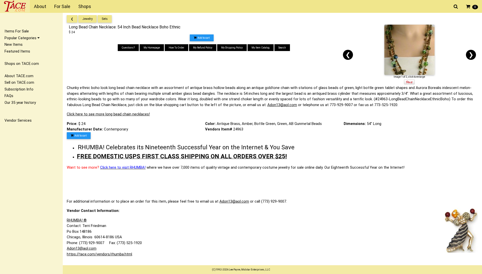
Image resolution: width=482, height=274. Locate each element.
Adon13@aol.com (282, 105)
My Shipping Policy (232, 47)
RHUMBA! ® (77, 220)
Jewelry (87, 19)
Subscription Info (19, 89)
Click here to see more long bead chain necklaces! (108, 114)
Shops (84, 6)
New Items (14, 44)
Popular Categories (21, 38)
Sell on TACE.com (19, 82)
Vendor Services (18, 120)
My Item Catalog (261, 47)
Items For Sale (17, 31)
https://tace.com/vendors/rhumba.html (99, 254)
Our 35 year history (20, 102)
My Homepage (152, 47)
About (40, 6)
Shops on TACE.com (22, 63)
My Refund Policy (202, 47)
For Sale (62, 6)
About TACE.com (19, 76)
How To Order (176, 47)
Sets (105, 19)
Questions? (128, 47)
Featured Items (17, 51)
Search (282, 47)
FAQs (9, 96)
